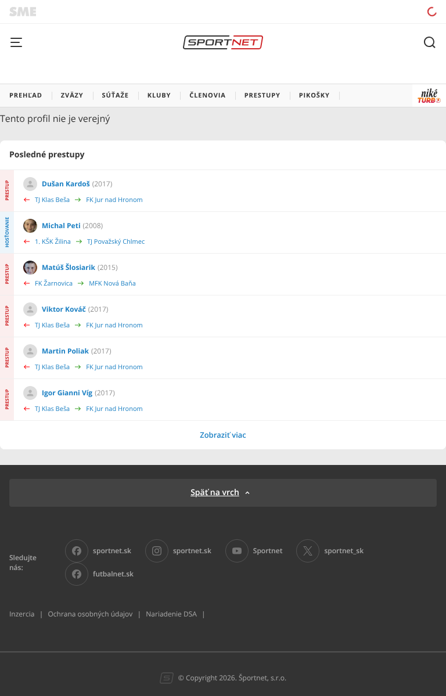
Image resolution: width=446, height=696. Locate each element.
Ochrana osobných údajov (90, 614)
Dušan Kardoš (66, 184)
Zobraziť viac (223, 435)
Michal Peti (61, 225)
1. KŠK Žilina (53, 241)
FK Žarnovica (54, 283)
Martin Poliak (65, 351)
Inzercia (21, 614)
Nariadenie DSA (171, 614)
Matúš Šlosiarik (68, 267)
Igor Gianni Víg (67, 393)
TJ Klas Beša (52, 200)
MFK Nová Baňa (112, 283)
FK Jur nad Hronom (114, 200)
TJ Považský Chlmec (116, 241)
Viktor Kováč (64, 309)
